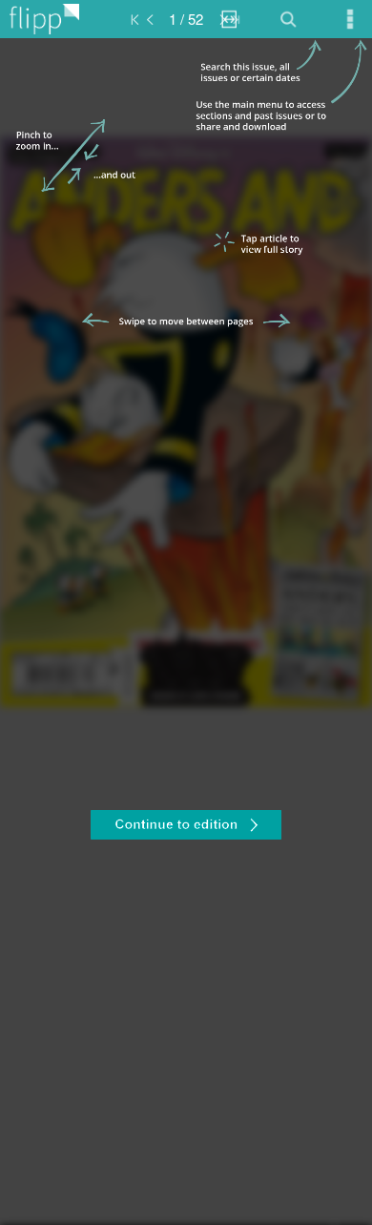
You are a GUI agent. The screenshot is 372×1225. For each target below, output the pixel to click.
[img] (186, 631)
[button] (186, 827)
